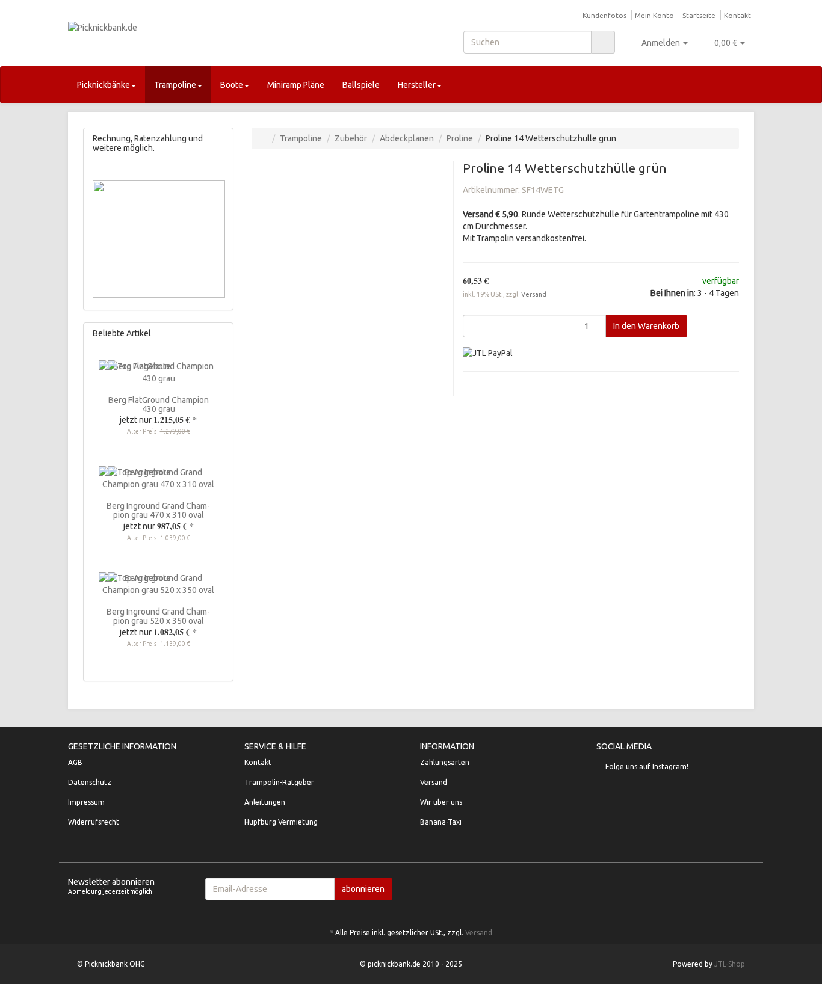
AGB (75, 762)
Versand (533, 294)
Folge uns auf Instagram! (646, 766)
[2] (488, 352)
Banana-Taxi (441, 822)
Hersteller (417, 85)
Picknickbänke (103, 85)
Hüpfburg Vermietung (281, 822)
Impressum (86, 802)
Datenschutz (89, 782)
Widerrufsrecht (93, 822)
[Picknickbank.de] (176, 39)
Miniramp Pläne (295, 85)
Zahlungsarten (444, 762)
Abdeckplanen (407, 138)
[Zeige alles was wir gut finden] (220, 333)
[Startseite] (264, 138)
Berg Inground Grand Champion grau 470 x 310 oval (158, 510)
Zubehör (351, 138)
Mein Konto (654, 15)
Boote (231, 85)
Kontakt (737, 15)
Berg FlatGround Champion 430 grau (158, 404)
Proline (460, 138)
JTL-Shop (729, 964)
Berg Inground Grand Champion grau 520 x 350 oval (158, 616)
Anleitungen (264, 802)
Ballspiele (361, 85)
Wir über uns (441, 802)
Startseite (698, 15)
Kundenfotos (604, 15)
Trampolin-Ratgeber (279, 782)
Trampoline (175, 85)
